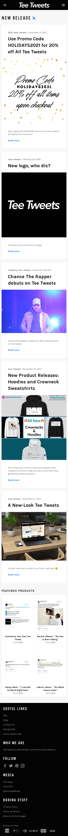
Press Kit (7, 786)
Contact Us (9, 724)
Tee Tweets (14, 826)
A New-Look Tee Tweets (33, 505)
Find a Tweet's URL (12, 734)
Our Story (8, 782)
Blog (5, 720)
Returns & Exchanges (14, 816)
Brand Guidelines (11, 791)
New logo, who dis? (29, 165)
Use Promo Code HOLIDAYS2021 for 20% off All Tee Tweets (33, 45)
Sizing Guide (9, 729)
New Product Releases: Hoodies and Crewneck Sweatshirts (33, 381)
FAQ (5, 715)
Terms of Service (11, 811)
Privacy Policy (10, 806)
